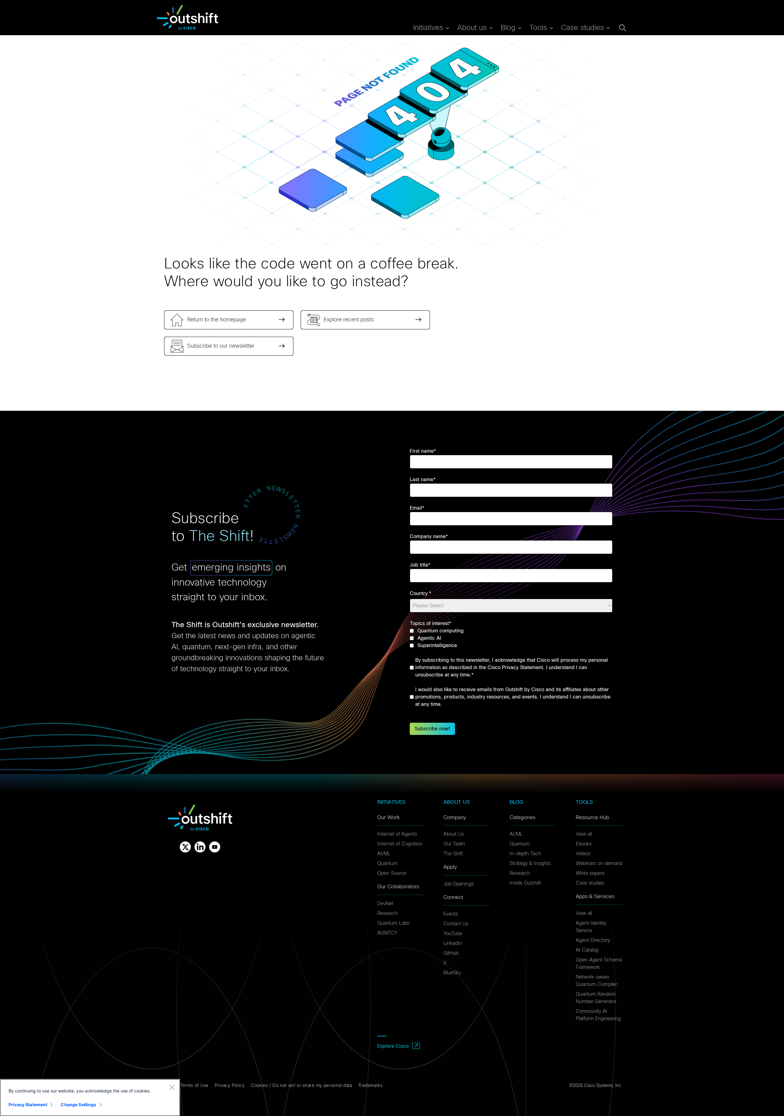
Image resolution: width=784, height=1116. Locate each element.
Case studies (590, 883)
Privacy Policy (230, 1086)
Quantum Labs (393, 923)
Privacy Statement (28, 1104)
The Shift (453, 853)
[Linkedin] (199, 846)
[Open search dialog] (622, 28)
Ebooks (584, 843)
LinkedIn (452, 943)
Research (387, 913)
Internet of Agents (397, 834)
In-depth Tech (525, 853)
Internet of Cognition (399, 843)
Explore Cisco (393, 1046)
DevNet (385, 903)
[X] (185, 846)
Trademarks (370, 1086)
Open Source (391, 873)
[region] (90, 1097)
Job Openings (458, 884)
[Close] (172, 1087)
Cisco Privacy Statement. (516, 667)
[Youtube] (214, 846)
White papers (590, 873)
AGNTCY (387, 933)
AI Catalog (587, 950)
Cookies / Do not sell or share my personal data (301, 1086)
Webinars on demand (599, 863)
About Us (453, 834)
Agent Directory (593, 940)
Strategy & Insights (530, 863)
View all (584, 834)
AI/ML (383, 853)
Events (450, 914)
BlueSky (452, 972)
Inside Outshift (525, 883)
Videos (583, 853)
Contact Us (455, 923)
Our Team (454, 843)
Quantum (387, 863)
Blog (508, 28)
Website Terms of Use (185, 1086)
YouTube (452, 933)
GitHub (450, 953)
